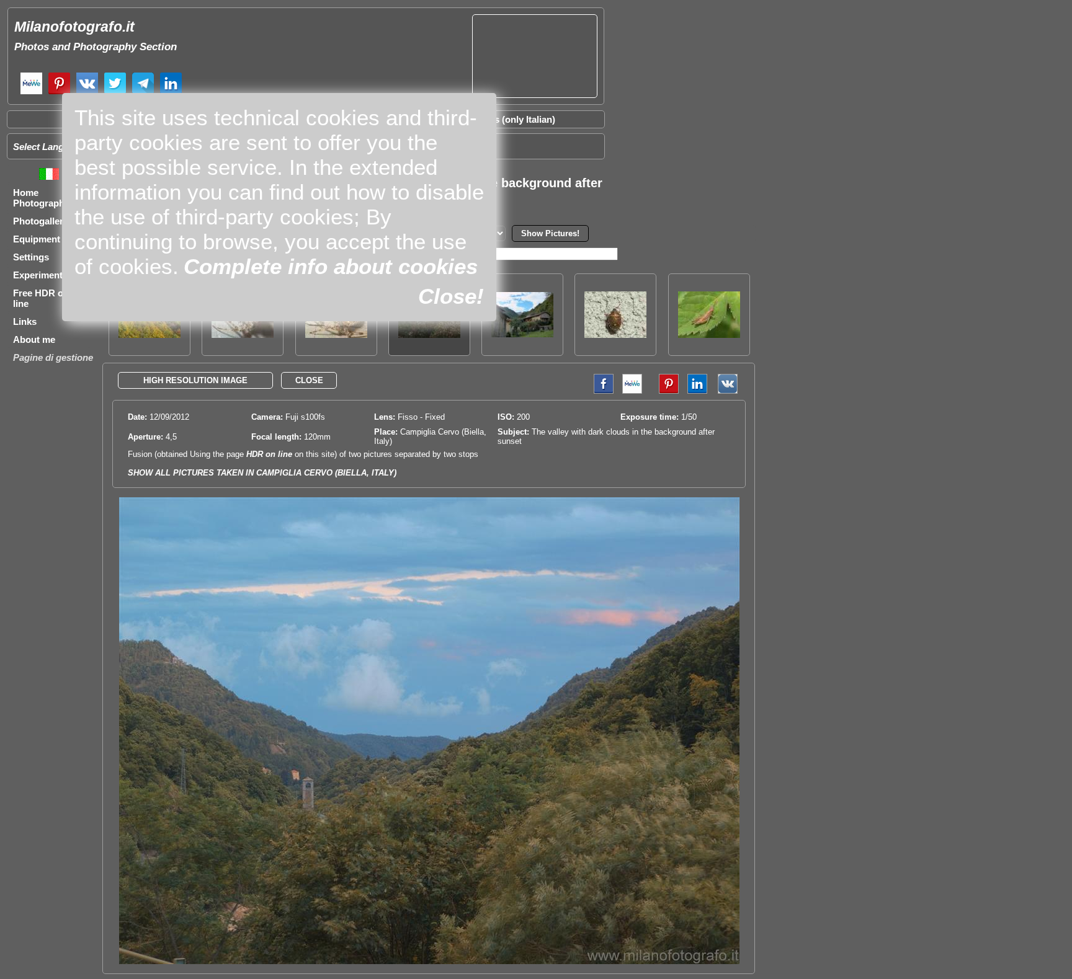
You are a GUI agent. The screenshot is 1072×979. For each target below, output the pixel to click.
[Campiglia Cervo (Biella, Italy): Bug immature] (615, 334)
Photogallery (40, 221)
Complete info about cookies (331, 266)
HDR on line (269, 454)
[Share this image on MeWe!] (632, 391)
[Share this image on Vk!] (731, 391)
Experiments (40, 275)
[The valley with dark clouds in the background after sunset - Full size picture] (429, 961)
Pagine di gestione (53, 357)
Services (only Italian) (508, 119)
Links (25, 321)
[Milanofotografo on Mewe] (31, 92)
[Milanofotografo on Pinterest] (59, 92)
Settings (31, 257)
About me (34, 339)
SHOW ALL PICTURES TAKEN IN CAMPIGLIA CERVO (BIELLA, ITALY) (262, 472)
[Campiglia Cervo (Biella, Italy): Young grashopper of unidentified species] (709, 334)
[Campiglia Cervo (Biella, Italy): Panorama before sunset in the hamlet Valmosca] (522, 334)
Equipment (36, 239)
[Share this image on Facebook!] (600, 391)
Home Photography (41, 197)
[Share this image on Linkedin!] (697, 391)
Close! (451, 296)
